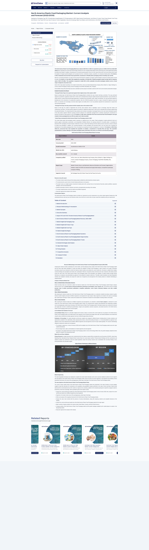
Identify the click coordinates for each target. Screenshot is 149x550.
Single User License (38, 44)
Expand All (114, 200)
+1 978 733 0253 (107, 2)
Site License (36, 48)
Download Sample (105, 23)
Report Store (39, 28)
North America (40, 23)
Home (32, 28)
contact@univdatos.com (109, 4)
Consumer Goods (53, 23)
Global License (37, 52)
